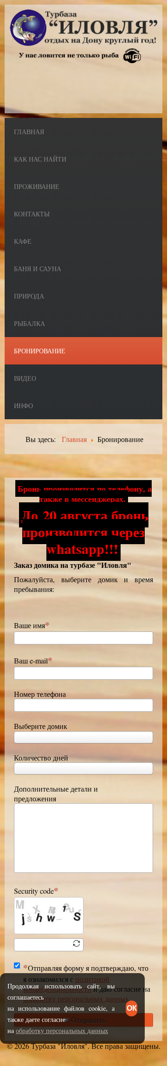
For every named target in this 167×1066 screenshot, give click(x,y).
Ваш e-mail (31, 660)
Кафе (23, 241)
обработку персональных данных (62, 1030)
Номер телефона (40, 694)
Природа (29, 296)
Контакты (32, 213)
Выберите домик (40, 726)
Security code (34, 891)
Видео (25, 378)
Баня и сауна (37, 268)
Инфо (23, 405)
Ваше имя (29, 625)
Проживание (36, 186)
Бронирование (39, 350)
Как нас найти (40, 159)
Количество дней (41, 757)
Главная (29, 131)
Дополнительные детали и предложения (56, 793)
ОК (132, 1008)
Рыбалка (29, 323)
